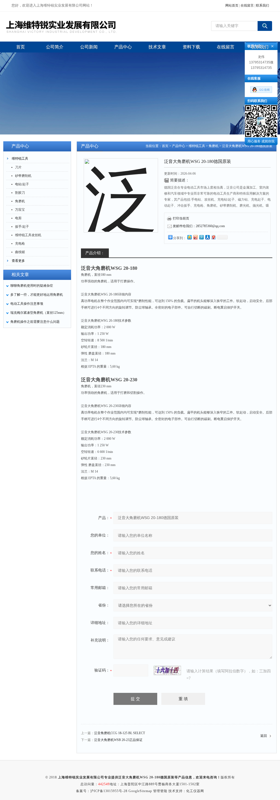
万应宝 (20, 210)
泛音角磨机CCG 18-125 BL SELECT (119, 733)
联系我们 (262, 5)
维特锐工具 (20, 158)
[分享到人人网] (207, 237)
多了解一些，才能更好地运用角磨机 (36, 295)
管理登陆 (160, 791)
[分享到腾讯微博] (201, 237)
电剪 (18, 218)
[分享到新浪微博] (195, 237)
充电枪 (20, 243)
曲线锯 (20, 252)
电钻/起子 (22, 184)
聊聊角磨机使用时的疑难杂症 (31, 286)
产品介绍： (94, 253)
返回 (263, 736)
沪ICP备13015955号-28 (108, 791)
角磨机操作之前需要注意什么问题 (35, 322)
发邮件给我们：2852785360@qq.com (199, 226)
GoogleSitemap (140, 791)
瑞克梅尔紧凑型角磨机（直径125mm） (38, 313)
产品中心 (178, 146)
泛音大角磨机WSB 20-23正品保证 (118, 740)
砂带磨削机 (23, 176)
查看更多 (18, 261)
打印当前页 (181, 218)
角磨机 (20, 201)
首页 (165, 146)
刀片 (18, 167)
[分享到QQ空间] (189, 237)
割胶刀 (20, 193)
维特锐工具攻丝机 (28, 235)
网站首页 (231, 5)
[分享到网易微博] (213, 237)
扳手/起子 (22, 226)
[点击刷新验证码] (167, 670)
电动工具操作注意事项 (26, 304)
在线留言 (247, 5)
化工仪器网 (195, 791)
